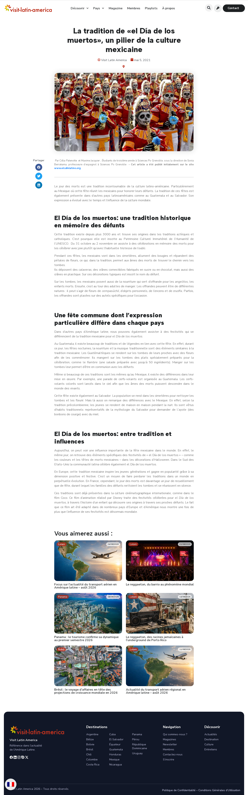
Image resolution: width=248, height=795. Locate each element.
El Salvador (116, 739)
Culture (209, 744)
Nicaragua (115, 764)
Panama (137, 734)
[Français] (10, 784)
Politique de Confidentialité (178, 790)
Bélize (90, 739)
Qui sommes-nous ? (175, 734)
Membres (133, 8)
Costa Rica (92, 764)
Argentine (92, 734)
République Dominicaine (139, 746)
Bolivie (90, 744)
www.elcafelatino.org (67, 168)
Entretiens (210, 749)
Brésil (89, 749)
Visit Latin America (23, 740)
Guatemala (116, 749)
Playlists (151, 8)
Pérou (135, 739)
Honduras (115, 754)
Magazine (115, 8)
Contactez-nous (173, 754)
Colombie (92, 759)
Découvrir (77, 8)
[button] (209, 8)
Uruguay (137, 753)
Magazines (169, 739)
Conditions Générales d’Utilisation (219, 790)
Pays (96, 8)
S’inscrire (168, 759)
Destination (211, 739)
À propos (168, 8)
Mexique (114, 759)
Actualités (210, 734)
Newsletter (170, 744)
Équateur (115, 744)
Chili (88, 754)
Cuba (112, 734)
